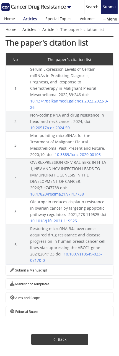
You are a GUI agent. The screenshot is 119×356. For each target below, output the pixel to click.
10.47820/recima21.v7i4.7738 (57, 194)
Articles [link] (29, 29)
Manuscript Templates (32, 284)
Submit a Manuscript (30, 270)
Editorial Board (26, 311)
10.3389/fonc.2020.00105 (78, 154)
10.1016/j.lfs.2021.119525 (53, 220)
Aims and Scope (27, 298)
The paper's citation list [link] (82, 29)
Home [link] (11, 29)
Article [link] (48, 29)
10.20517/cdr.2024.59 (50, 127)
